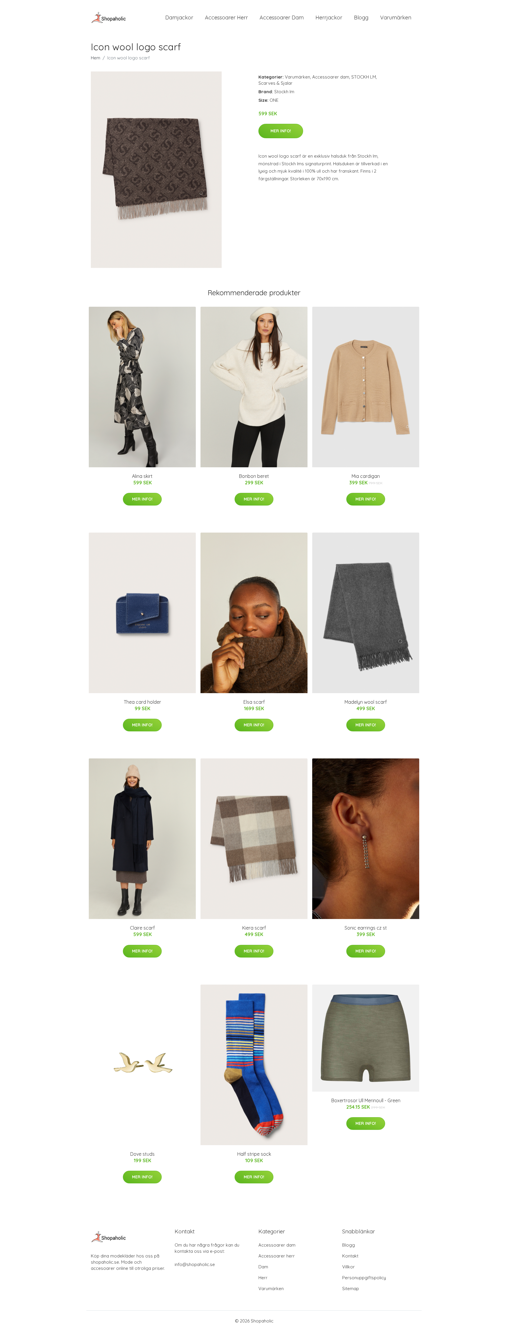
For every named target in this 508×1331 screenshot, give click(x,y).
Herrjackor (328, 17)
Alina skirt (142, 476)
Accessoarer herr (276, 1256)
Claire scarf (142, 928)
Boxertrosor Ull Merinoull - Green (365, 1100)
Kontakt (350, 1256)
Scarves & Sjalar (275, 83)
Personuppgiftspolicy (364, 1277)
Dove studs (142, 1154)
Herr (263, 1277)
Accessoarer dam (330, 77)
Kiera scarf (254, 928)
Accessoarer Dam (282, 17)
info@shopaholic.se (195, 1264)
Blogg (361, 17)
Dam (263, 1267)
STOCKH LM (363, 77)
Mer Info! (280, 131)
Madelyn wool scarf (366, 702)
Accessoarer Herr (226, 17)
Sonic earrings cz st (366, 928)
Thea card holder (142, 702)
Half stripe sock (254, 1154)
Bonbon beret (254, 476)
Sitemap (350, 1288)
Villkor (348, 1267)
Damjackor (179, 17)
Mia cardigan (366, 476)
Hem (95, 58)
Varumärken (395, 17)
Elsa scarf (254, 702)
